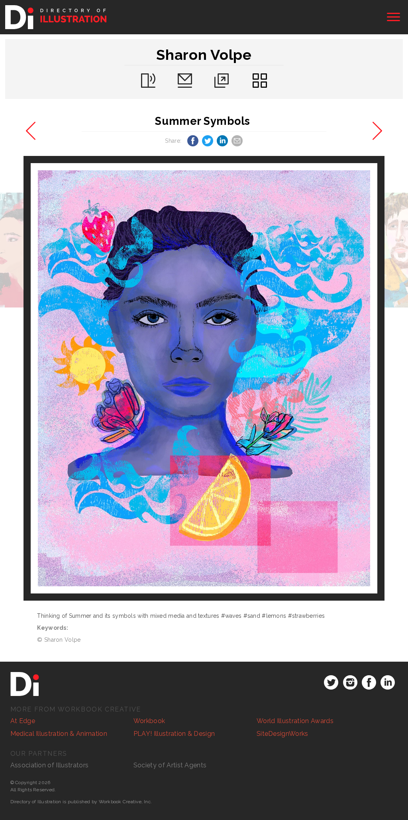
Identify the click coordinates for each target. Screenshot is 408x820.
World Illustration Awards (295, 721)
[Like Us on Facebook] (369, 682)
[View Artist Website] (204, 378)
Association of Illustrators (49, 765)
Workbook (149, 721)
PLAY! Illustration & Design (174, 733)
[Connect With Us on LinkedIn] (388, 682)
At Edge (22, 721)
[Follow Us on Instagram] (350, 682)
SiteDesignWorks (282, 733)
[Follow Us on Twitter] (331, 682)
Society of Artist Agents (170, 765)
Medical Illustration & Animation (58, 733)
